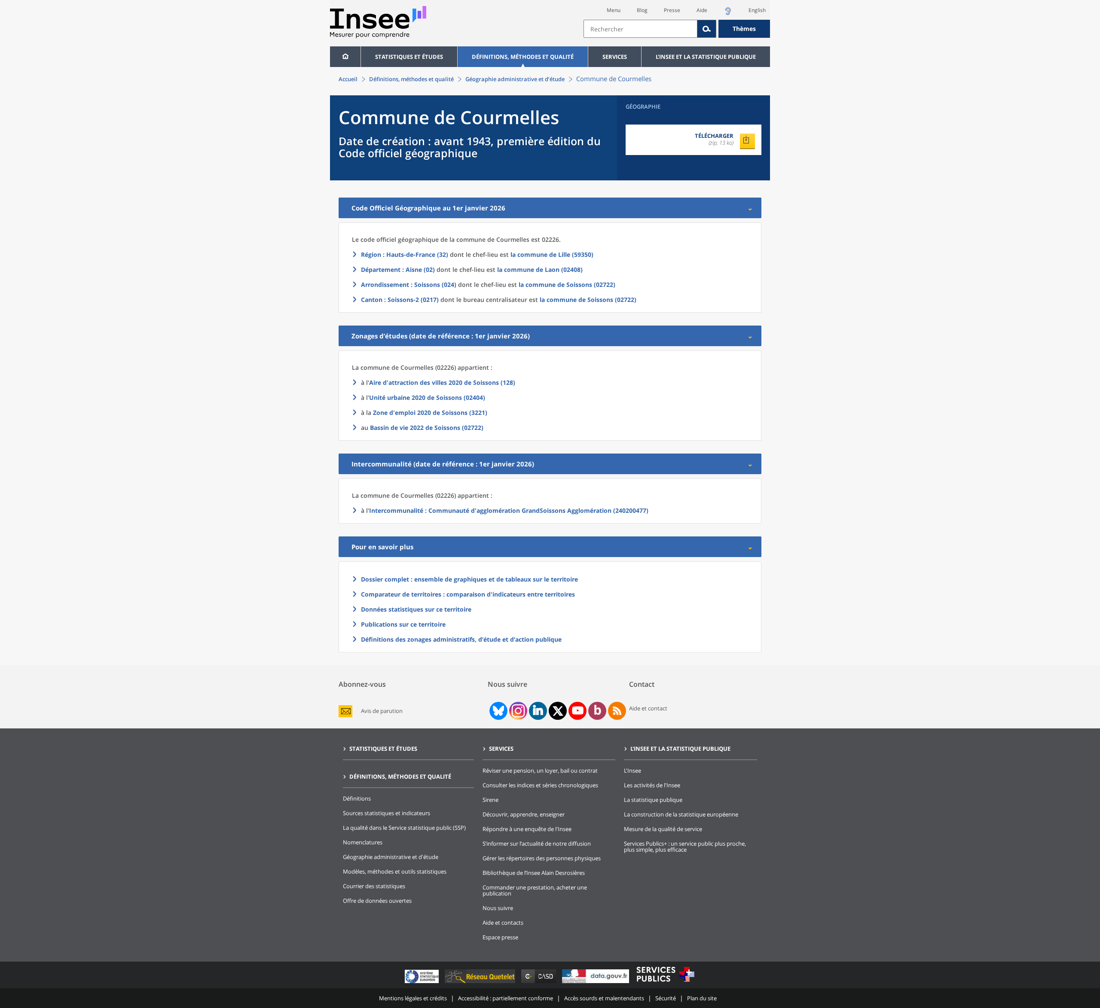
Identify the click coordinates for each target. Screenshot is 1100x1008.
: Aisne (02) (398, 269)
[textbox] (640, 29)
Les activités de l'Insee (652, 785)
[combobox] (677, 29)
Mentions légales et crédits (413, 998)
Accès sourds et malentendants (604, 998)
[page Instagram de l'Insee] (517, 711)
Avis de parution (382, 711)
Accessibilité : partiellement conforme (505, 998)
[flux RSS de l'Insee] (617, 711)
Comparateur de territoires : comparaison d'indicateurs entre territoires (468, 594)
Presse (672, 10)
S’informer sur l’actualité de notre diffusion (537, 843)
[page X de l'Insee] (558, 711)
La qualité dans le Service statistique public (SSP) (404, 827)
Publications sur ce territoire (403, 624)
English (757, 10)
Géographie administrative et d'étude (390, 857)
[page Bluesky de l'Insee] (497, 711)
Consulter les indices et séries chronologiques (540, 785)
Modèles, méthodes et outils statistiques (394, 871)
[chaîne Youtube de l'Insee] (578, 711)
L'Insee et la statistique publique (706, 57)
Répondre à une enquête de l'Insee (527, 829)
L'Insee (632, 770)
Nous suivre (498, 908)
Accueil (348, 79)
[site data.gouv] (596, 983)
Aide (702, 10)
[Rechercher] (706, 29)
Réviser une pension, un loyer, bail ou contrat (540, 770)
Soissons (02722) (426, 427)
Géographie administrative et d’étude (515, 79)
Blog (642, 10)
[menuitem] (345, 56)
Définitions (357, 798)
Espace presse (500, 937)
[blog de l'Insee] (597, 710)
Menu (613, 10)
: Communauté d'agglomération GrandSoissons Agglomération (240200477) (508, 510)
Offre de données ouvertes (377, 900)
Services (614, 57)
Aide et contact (648, 708)
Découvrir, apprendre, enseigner (524, 814)
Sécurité (665, 998)
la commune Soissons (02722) (567, 284)
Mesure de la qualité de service (663, 829)
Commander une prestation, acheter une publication (535, 890)
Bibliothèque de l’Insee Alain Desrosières (534, 873)
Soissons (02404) (427, 397)
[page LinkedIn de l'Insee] (538, 711)
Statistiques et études (409, 57)
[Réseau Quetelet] (481, 983)
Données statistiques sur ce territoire (416, 609)
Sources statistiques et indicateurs (386, 813)
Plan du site (702, 998)
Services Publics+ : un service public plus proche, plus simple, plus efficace (685, 846)
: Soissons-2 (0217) (400, 299)
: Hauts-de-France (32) (404, 254)
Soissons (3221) (430, 412)
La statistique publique (653, 800)
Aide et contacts (503, 922)
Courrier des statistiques (374, 886)
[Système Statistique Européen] (422, 983)
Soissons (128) (442, 382)
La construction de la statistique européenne (681, 814)
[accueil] (345, 56)
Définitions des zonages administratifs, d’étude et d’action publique (461, 639)
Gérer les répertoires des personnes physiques (542, 858)
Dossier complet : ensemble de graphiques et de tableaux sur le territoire (469, 579)
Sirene (490, 800)
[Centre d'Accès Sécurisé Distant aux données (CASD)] (539, 983)
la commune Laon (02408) (540, 269)
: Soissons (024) (408, 284)
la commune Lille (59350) (551, 254)
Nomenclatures (362, 842)
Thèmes (744, 28)
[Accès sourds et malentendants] (728, 13)
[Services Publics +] (665, 983)
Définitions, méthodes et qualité (523, 57)
